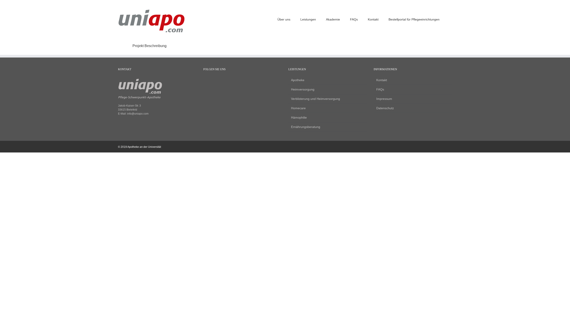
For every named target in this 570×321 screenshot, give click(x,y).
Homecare (298, 108)
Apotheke (297, 80)
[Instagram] (213, 80)
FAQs (380, 89)
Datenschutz (385, 108)
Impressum (384, 99)
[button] (451, 19)
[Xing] (220, 80)
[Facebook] (205, 80)
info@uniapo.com (138, 113)
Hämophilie (299, 117)
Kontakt (381, 80)
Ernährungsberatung (305, 127)
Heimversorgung (302, 89)
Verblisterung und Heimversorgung (315, 99)
